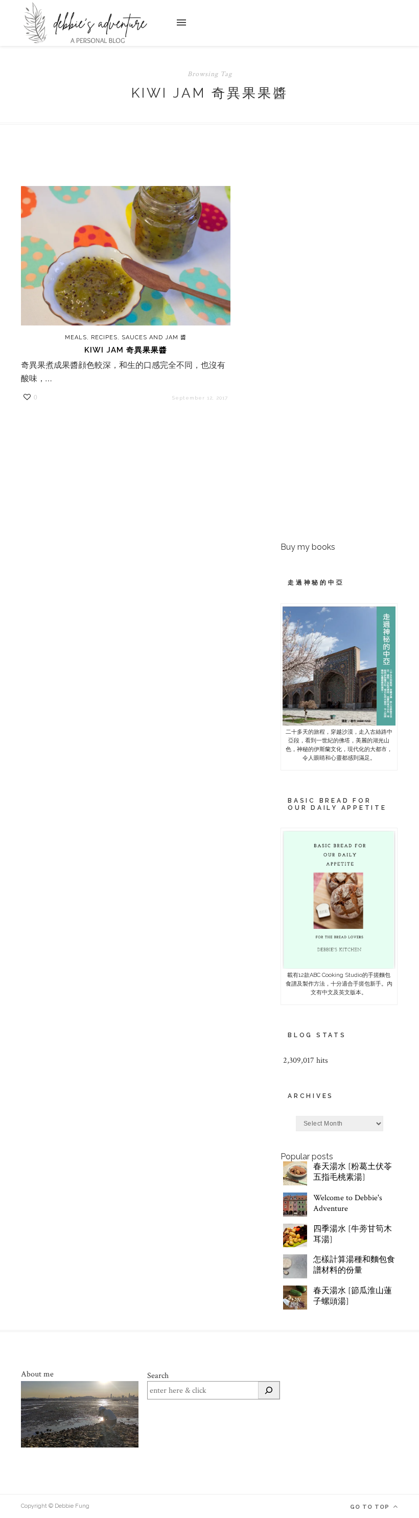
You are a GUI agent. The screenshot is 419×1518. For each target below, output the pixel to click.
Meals (76, 337)
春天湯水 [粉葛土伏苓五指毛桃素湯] (352, 1172)
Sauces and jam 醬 (154, 337)
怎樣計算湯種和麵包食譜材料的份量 (354, 1265)
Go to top (370, 1507)
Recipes (104, 337)
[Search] (269, 1390)
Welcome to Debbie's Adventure (347, 1203)
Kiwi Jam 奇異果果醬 (125, 350)
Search (158, 1375)
